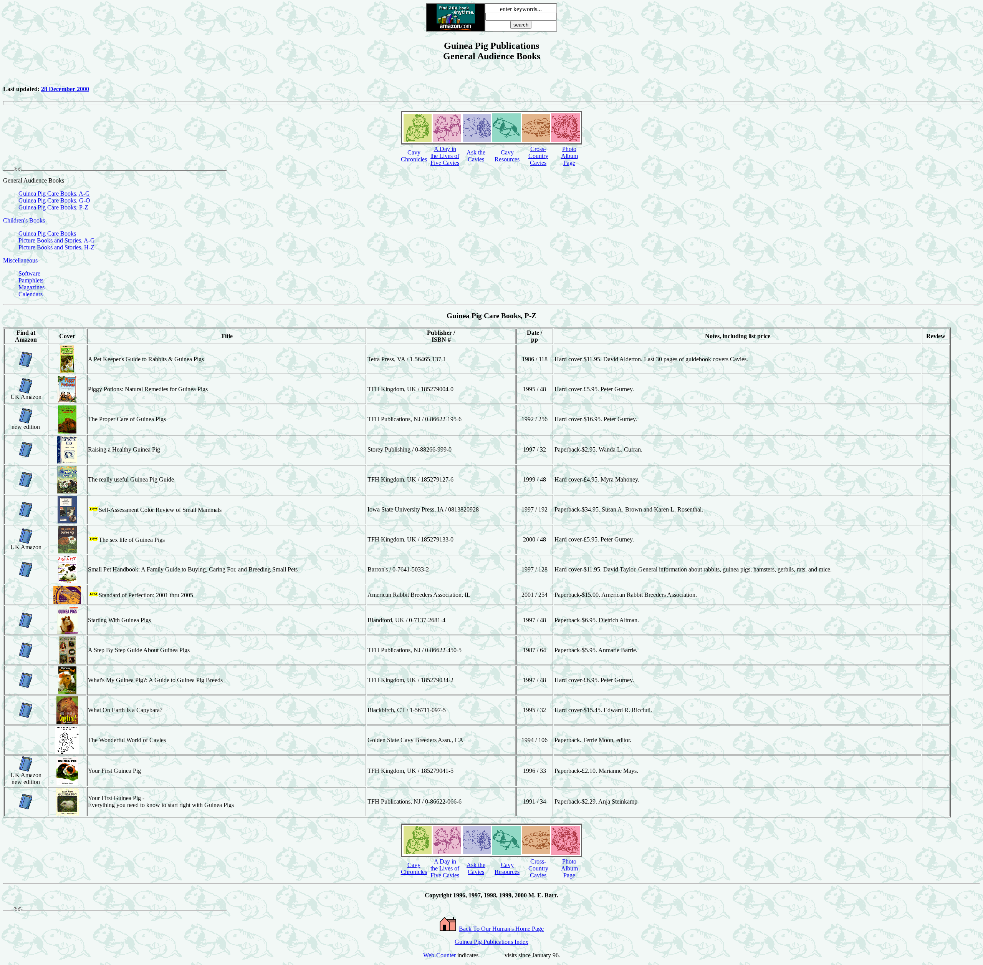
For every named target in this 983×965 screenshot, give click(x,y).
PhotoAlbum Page (569, 156)
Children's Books (24, 220)
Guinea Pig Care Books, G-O (54, 200)
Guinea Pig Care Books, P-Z (53, 207)
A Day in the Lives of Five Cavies (444, 156)
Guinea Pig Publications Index (491, 941)
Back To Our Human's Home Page (501, 928)
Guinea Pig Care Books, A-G (54, 193)
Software (29, 273)
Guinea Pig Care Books (47, 233)
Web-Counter (439, 955)
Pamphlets (30, 280)
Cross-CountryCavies (538, 156)
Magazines (31, 287)
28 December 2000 (65, 89)
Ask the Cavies (476, 156)
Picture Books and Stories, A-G (56, 240)
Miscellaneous (20, 260)
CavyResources (507, 156)
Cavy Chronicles (414, 156)
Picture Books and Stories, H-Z (56, 247)
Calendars (30, 294)
